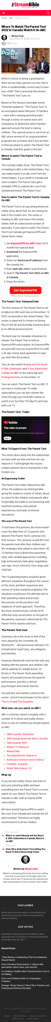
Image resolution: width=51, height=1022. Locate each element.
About (7, 1016)
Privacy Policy (33, 1018)
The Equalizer (25, 701)
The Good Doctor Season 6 (22, 755)
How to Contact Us (38, 1016)
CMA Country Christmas (20, 734)
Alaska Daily (13, 751)
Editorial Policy (19, 1016)
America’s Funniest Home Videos (25, 759)
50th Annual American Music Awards (27, 738)
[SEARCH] (48, 13)
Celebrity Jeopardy (17, 763)
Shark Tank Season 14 (19, 768)
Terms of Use (17, 1018)
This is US (7, 701)
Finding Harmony (10, 377)
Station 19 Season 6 (18, 746)
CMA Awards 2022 (17, 742)
